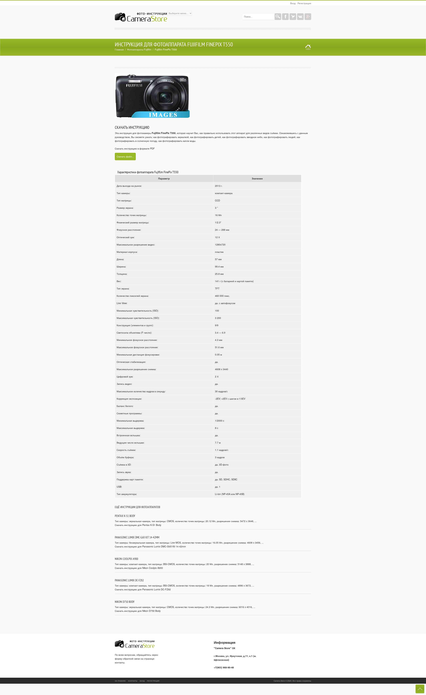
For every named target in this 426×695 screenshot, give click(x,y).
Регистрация (304, 3)
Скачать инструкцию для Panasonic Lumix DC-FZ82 (143, 589)
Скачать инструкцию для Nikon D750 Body (138, 610)
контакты (119, 662)
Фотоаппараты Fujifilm (139, 49)
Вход (293, 3)
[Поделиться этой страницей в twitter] (293, 16)
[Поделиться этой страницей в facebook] (285, 16)
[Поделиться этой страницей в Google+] (308, 16)
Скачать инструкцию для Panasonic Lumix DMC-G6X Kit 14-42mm (150, 546)
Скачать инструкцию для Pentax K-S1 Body (138, 525)
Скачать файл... (125, 156)
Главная (119, 49)
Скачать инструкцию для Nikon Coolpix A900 (139, 568)
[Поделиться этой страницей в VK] (300, 16)
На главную (120, 681)
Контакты (132, 681)
